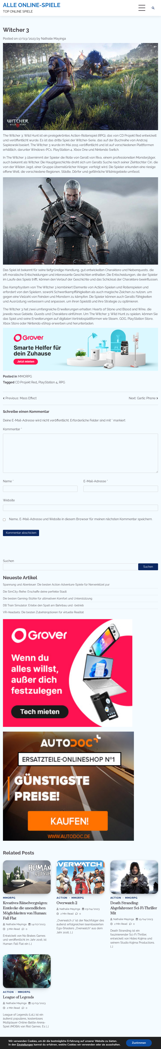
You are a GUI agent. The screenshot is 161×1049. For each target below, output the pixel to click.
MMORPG (25, 376)
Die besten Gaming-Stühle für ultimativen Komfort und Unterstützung (47, 598)
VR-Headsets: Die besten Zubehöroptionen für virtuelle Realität (43, 612)
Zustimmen (139, 1043)
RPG (62, 382)
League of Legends (18, 997)
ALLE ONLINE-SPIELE (31, 5)
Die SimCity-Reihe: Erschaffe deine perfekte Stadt (35, 591)
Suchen (8, 561)
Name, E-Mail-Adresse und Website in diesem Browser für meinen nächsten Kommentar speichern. (80, 519)
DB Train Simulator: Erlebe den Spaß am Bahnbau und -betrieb (43, 605)
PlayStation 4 (47, 382)
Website (9, 500)
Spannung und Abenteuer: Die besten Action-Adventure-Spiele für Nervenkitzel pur (56, 584)
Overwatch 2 (67, 903)
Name (8, 481)
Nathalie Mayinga (53, 38)
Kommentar (12, 429)
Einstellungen (25, 1044)
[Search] (153, 8)
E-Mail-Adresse (95, 481)
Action (62, 897)
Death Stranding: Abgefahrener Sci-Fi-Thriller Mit (133, 908)
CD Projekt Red (26, 382)
